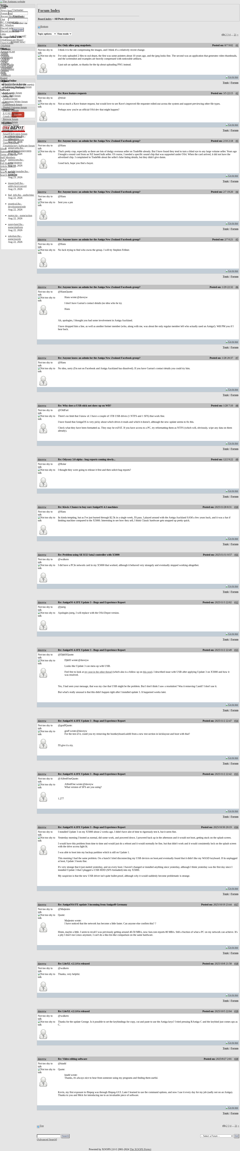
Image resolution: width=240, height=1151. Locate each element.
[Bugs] (19, 40)
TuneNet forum (10, 142)
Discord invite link (9, 31)
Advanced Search (47, 1139)
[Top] (232, 76)
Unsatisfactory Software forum (18, 145)
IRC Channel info (9, 22)
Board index (45, 18)
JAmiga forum (10, 122)
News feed (6, 10)
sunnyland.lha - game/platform (16, 226)
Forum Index (49, 10)
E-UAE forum (10, 113)
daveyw (42, 45)
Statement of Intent (9, 151)
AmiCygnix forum (12, 92)
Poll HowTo (6, 163)
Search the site (7, 172)
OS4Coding (6, 66)
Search (3, 169)
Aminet (4, 54)
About (3, 148)
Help (2, 160)
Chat (2, 19)
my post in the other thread (98, 671)
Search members (8, 175)
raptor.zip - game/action (20, 215)
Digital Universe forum (14, 107)
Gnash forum (9, 116)
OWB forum (9, 128)
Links (3, 34)
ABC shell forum (11, 95)
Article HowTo (8, 166)
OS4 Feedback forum (13, 84)
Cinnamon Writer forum (15, 101)
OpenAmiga (6, 42)
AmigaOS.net (7, 51)
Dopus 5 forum (10, 110)
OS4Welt (5, 45)
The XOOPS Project (140, 1149)
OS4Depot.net (8, 40)
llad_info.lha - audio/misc (21, 195)
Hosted (3, 78)
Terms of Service (8, 154)
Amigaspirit (6, 57)
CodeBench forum (12, 104)
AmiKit (4, 60)
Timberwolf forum (12, 136)
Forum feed (6, 13)
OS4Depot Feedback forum (17, 87)
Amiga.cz (5, 75)
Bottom (44, 26)
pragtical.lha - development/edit (17, 205)
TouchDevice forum (13, 139)
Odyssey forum (10, 125)
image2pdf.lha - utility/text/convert (17, 184)
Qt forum (7, 131)
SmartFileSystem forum (14, 133)
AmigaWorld (7, 69)
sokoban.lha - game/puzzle (15, 237)
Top (42, 1125)
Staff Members (7, 157)
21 (235, 34)
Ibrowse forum (10, 119)
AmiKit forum (9, 98)
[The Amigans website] (12, 1)
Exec (3, 72)
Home (3, 4)
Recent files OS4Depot (12, 16)
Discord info (6, 28)
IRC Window (7, 25)
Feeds (3, 7)
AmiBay (4, 63)
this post (147, 671)
